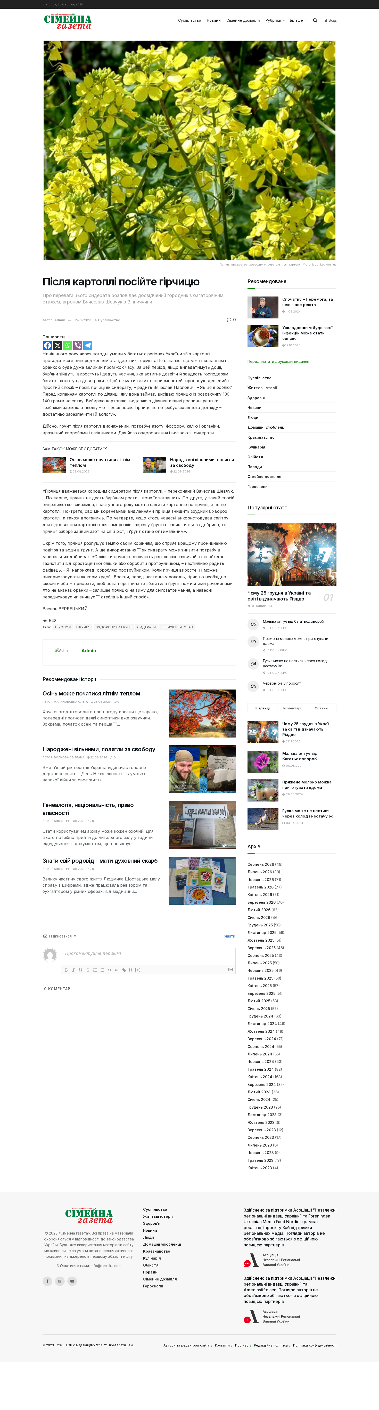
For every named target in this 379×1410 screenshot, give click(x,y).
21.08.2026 (77, 821)
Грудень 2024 (260, 1016)
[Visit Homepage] (68, 20)
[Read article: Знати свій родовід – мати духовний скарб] (202, 881)
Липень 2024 (260, 1054)
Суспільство (189, 20)
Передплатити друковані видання (278, 361)
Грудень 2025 (260, 925)
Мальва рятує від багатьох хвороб (293, 621)
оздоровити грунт (114, 627)
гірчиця (83, 627)
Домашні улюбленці (266, 427)
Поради (255, 466)
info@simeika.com (106, 1265)
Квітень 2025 (260, 985)
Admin (59, 320)
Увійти (229, 936)
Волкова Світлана (69, 757)
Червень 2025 (261, 970)
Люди (253, 417)
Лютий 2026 (259, 910)
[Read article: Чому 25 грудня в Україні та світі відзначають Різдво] (292, 555)
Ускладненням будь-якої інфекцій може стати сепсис (307, 333)
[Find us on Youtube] (72, 1281)
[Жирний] (66, 970)
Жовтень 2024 (261, 1031)
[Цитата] (109, 970)
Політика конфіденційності (314, 1345)
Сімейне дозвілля (243, 20)
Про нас (242, 1345)
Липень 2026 (260, 872)
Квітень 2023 (260, 1168)
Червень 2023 (261, 1152)
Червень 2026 (261, 879)
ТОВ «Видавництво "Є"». (84, 1345)
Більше (296, 20)
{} (131, 970)
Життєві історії (262, 388)
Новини (214, 20)
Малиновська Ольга (71, 701)
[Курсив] (73, 970)
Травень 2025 (260, 978)
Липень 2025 (260, 963)
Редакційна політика (271, 1345)
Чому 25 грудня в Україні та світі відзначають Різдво (279, 596)
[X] (57, 345)
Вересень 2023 (262, 1130)
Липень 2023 (260, 1145)
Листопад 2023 (262, 1114)
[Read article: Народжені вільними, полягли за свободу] (154, 465)
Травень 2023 (261, 1160)
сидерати (146, 627)
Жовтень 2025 (261, 940)
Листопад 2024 (262, 1023)
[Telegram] (87, 345)
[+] (138, 970)
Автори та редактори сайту (186, 1345)
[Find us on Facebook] (47, 1281)
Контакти (222, 1345)
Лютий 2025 (259, 1001)
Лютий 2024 (259, 1092)
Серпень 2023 (261, 1137)
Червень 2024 (261, 1061)
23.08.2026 (81, 471)
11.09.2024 (293, 311)
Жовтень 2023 (261, 1122)
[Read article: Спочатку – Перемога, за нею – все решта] (263, 308)
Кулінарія (256, 447)
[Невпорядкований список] (102, 970)
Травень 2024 (261, 1069)
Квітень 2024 (260, 1077)
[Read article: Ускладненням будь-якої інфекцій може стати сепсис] (263, 336)
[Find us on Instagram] (60, 1281)
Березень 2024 (262, 1084)
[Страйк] (88, 970)
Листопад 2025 (262, 932)
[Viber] (77, 345)
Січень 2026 (259, 917)
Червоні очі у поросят (282, 683)
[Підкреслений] (80, 970)
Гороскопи (258, 486)
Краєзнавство (261, 437)
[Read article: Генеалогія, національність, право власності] (202, 825)
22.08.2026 (181, 471)
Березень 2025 (261, 993)
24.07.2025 (83, 320)
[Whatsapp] (67, 345)
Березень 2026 (262, 902)
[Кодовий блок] (116, 970)
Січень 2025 (259, 1008)
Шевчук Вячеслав (177, 627)
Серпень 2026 (261, 864)
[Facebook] (47, 345)
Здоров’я (256, 398)
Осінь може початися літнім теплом (91, 693)
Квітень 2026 (260, 894)
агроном (62, 627)
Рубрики (273, 20)
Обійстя (255, 457)
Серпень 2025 (261, 955)
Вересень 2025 (262, 948)
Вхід (331, 20)
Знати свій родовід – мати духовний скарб (100, 860)
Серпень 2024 (261, 1046)
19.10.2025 (292, 345)
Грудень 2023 (260, 1107)
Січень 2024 (259, 1099)
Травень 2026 (261, 887)
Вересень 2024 (262, 1039)
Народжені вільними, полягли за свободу (99, 749)
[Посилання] (124, 970)
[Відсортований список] (95, 970)
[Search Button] (315, 20)
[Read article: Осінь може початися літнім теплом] (54, 465)
